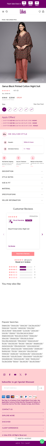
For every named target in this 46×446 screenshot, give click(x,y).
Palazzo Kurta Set (33, 341)
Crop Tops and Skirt (34, 325)
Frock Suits (13, 328)
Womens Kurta (35, 359)
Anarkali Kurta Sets (7, 346)
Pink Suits (14, 351)
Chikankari (12, 333)
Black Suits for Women (21, 335)
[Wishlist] (39, 11)
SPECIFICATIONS (9, 194)
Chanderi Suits (38, 348)
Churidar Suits (14, 353)
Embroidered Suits (7, 359)
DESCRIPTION (7, 171)
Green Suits (29, 343)
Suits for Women (6, 330)
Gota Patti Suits (12, 343)
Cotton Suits (34, 330)
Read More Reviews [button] (22, 254)
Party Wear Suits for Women (25, 333)
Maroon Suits (5, 356)
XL (26, 109)
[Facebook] (9, 375)
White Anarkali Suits (20, 346)
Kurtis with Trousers (16, 356)
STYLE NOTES (7, 177)
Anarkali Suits (22, 328)
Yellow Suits (5, 338)
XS (4, 109)
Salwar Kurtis (22, 351)
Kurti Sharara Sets (25, 353)
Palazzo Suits (33, 335)
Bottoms (15, 361)
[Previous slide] (3, 234)
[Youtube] (15, 375)
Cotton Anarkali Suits (33, 346)
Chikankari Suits (14, 338)
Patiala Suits (5, 328)
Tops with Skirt (24, 361)
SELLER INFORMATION (11, 200)
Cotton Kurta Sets (36, 353)
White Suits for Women (26, 338)
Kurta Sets (5, 333)
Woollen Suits (6, 348)
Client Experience (10, 428)
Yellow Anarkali (27, 356)
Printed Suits (5, 353)
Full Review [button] (11, 246)
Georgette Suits (38, 343)
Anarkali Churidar (28, 348)
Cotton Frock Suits (16, 348)
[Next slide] (42, 234)
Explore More (8, 415)
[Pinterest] (25, 375)
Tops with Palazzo (34, 361)
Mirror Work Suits (32, 351)
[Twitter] (20, 375)
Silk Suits (4, 343)
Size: (3, 104)
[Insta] (4, 375)
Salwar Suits (23, 325)
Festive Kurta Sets (19, 359)
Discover (6, 422)
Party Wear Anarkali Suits (9, 341)
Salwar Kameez (17, 330)
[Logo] (23, 11)
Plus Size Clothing (7, 361)
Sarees (27, 359)
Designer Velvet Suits (8, 335)
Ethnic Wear (30, 328)
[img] (12, 217)
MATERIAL (6, 188)
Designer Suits (6, 325)
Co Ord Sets (26, 330)
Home (3, 19)
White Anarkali (22, 341)
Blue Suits (21, 343)
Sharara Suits (15, 325)
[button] (6, 90)
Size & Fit (6, 183)
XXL (31, 109)
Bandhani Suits (6, 351)
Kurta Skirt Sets (37, 356)
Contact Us (7, 409)
